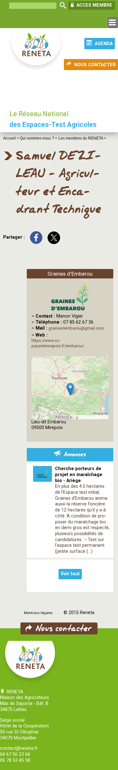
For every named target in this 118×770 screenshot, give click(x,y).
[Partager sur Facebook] (36, 237)
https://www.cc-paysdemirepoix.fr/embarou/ (57, 343)
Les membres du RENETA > (82, 138)
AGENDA (104, 43)
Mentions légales (38, 613)
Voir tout (70, 573)
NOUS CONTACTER (95, 65)
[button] (70, 389)
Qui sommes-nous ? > (38, 138)
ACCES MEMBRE (93, 5)
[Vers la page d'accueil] (36, 50)
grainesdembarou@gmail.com (76, 328)
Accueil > (11, 138)
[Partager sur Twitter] (54, 237)
